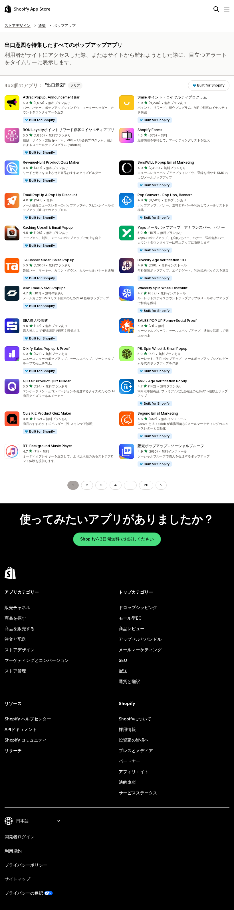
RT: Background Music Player (47, 446)
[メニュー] (226, 9)
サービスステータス (138, 793)
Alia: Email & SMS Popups (44, 288)
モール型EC (130, 618)
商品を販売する (20, 628)
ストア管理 (15, 671)
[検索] (216, 9)
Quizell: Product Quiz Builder (47, 381)
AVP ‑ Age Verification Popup (162, 381)
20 (146, 485)
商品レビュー (131, 628)
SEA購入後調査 (35, 320)
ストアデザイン (20, 649)
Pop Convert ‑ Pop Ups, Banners (165, 195)
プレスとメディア (136, 750)
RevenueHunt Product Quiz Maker (51, 162)
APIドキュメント (21, 729)
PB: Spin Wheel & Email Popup (162, 348)
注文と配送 (15, 639)
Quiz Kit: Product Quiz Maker (47, 413)
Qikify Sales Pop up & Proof (46, 348)
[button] (60, 109)
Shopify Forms (150, 130)
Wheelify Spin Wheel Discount (162, 288)
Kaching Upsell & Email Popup (48, 227)
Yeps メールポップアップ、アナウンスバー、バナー (181, 227)
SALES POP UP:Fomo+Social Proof (167, 320)
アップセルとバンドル (140, 639)
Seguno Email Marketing (158, 413)
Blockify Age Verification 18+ (162, 260)
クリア (75, 85)
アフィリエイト (134, 771)
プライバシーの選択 (24, 893)
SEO (123, 660)
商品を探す (15, 618)
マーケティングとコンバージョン (37, 660)
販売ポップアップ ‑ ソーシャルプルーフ (171, 446)
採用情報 (127, 729)
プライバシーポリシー (26, 865)
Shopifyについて (135, 719)
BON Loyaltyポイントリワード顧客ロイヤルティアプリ (68, 130)
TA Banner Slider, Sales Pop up (48, 260)
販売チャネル (17, 607)
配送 (123, 671)
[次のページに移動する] (161, 485)
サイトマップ (17, 879)
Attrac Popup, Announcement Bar (51, 97)
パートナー (129, 761)
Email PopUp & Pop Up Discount (50, 195)
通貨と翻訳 (129, 681)
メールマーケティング (140, 649)
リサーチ (13, 750)
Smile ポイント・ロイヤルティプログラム (172, 97)
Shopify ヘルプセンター (28, 719)
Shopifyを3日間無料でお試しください (117, 539)
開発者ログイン (20, 836)
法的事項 (127, 782)
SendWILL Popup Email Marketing (166, 162)
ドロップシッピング (138, 607)
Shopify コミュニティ (26, 740)
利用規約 (13, 851)
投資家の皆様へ (134, 740)
